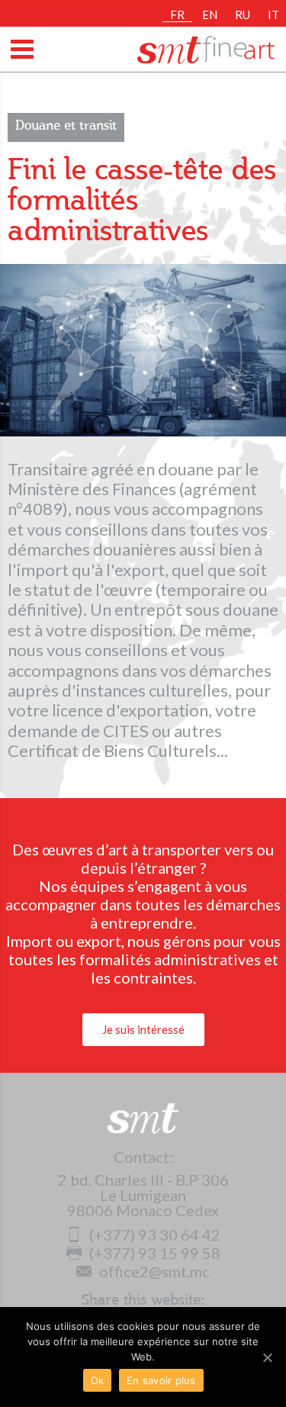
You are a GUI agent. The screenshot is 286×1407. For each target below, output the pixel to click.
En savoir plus (161, 1380)
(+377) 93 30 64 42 (154, 1234)
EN (209, 14)
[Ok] (267, 1357)
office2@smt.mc (154, 1271)
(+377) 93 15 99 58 (154, 1253)
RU (242, 14)
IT (273, 14)
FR (177, 14)
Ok (97, 1380)
